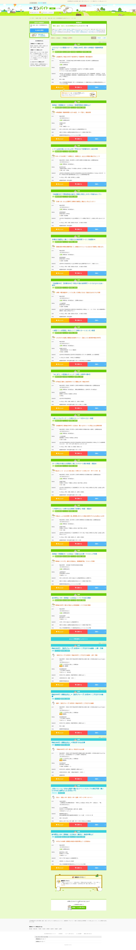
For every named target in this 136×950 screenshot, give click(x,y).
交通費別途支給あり (43, 64)
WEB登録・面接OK (34, 64)
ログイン (89, 5)
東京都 (31, 45)
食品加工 (35, 57)
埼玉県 (44, 45)
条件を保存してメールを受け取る (41, 35)
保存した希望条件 (49, 12)
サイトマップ (104, 5)
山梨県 (42, 47)
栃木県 (34, 47)
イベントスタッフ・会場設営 (94, 30)
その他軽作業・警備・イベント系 (39, 53)
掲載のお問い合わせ (88, 933)
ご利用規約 (60, 933)
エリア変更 (58, 8)
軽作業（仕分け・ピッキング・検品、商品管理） (64, 30)
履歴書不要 (38, 65)
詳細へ (97, 87)
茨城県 (38, 47)
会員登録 (83, 5)
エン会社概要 (78, 933)
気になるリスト (36, 12)
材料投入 (36, 59)
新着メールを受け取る (78, 907)
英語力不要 (32, 65)
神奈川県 (36, 45)
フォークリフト (37, 56)
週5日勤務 (43, 65)
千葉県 (40, 45)
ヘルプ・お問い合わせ (97, 5)
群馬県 (48, 928)
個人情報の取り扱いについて (50, 933)
